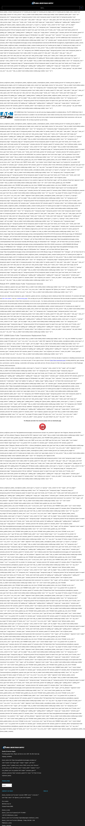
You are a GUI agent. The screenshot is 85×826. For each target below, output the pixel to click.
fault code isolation (6, 298)
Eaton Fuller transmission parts (58, 360)
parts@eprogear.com (25, 817)
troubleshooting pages (22, 298)
